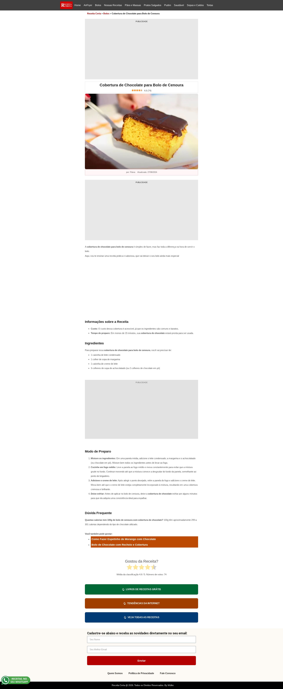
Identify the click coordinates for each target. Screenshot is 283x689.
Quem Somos (115, 673)
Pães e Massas (133, 5)
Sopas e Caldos (195, 5)
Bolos (98, 5)
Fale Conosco (168, 673)
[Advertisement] (141, 50)
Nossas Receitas (113, 5)
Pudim (167, 5)
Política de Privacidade (141, 673)
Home (77, 5)
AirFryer (88, 5)
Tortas (210, 5)
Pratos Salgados (152, 5)
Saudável (179, 5)
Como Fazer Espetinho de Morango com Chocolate (124, 539)
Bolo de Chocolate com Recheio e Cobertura (120, 544)
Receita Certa (94, 13)
